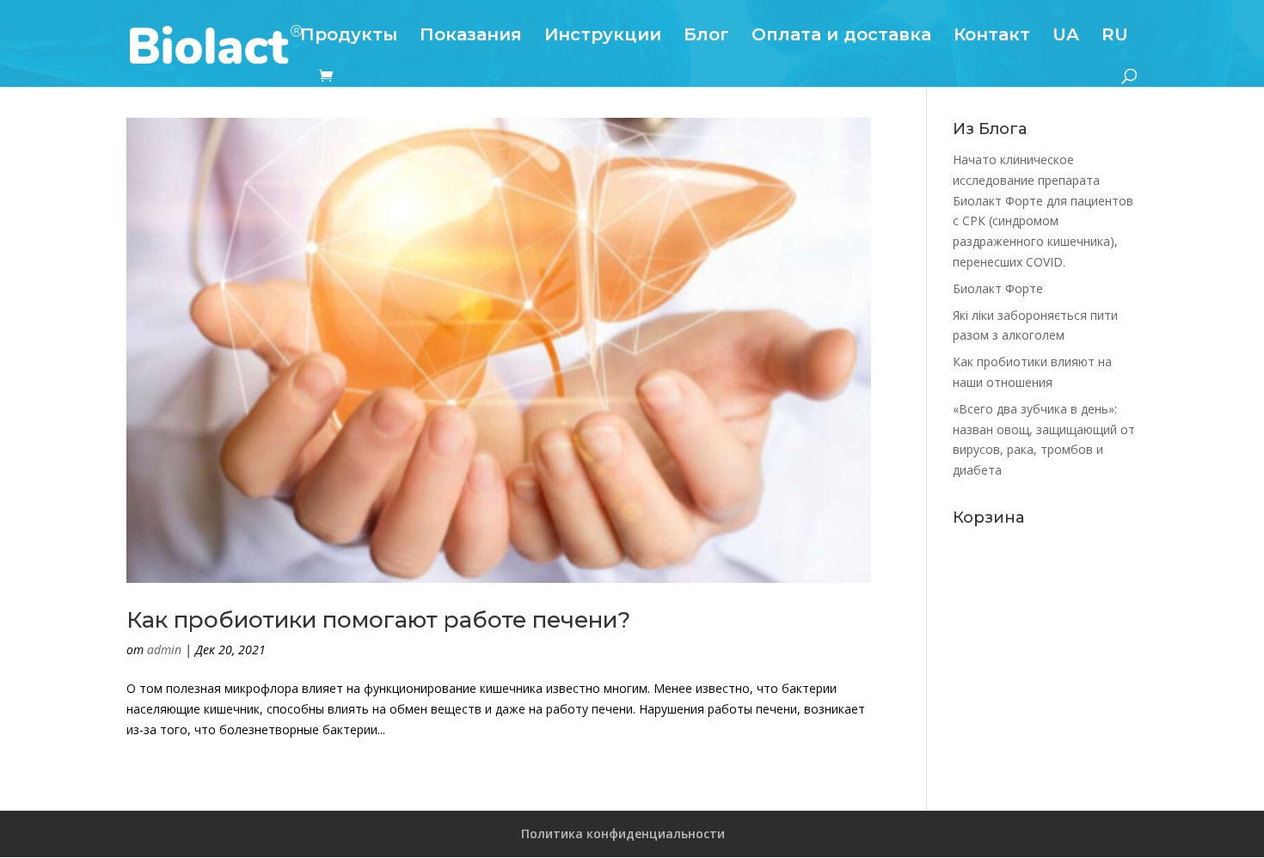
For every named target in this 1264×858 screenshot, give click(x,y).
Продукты (348, 36)
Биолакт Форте (998, 288)
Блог (706, 36)
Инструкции (602, 36)
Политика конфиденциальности (623, 833)
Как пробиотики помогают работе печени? (378, 620)
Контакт (992, 36)
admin (164, 649)
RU (1114, 36)
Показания (471, 36)
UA (1065, 36)
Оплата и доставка (841, 36)
